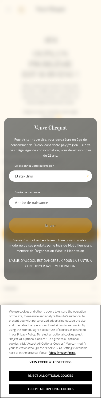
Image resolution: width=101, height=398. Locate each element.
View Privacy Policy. (62, 353)
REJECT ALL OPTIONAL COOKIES (50, 376)
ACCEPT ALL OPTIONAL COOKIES (50, 389)
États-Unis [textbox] (24, 176)
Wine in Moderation (69, 251)
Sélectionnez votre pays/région (34, 165)
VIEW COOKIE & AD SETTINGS (50, 362)
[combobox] (50, 176)
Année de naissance (27, 192)
